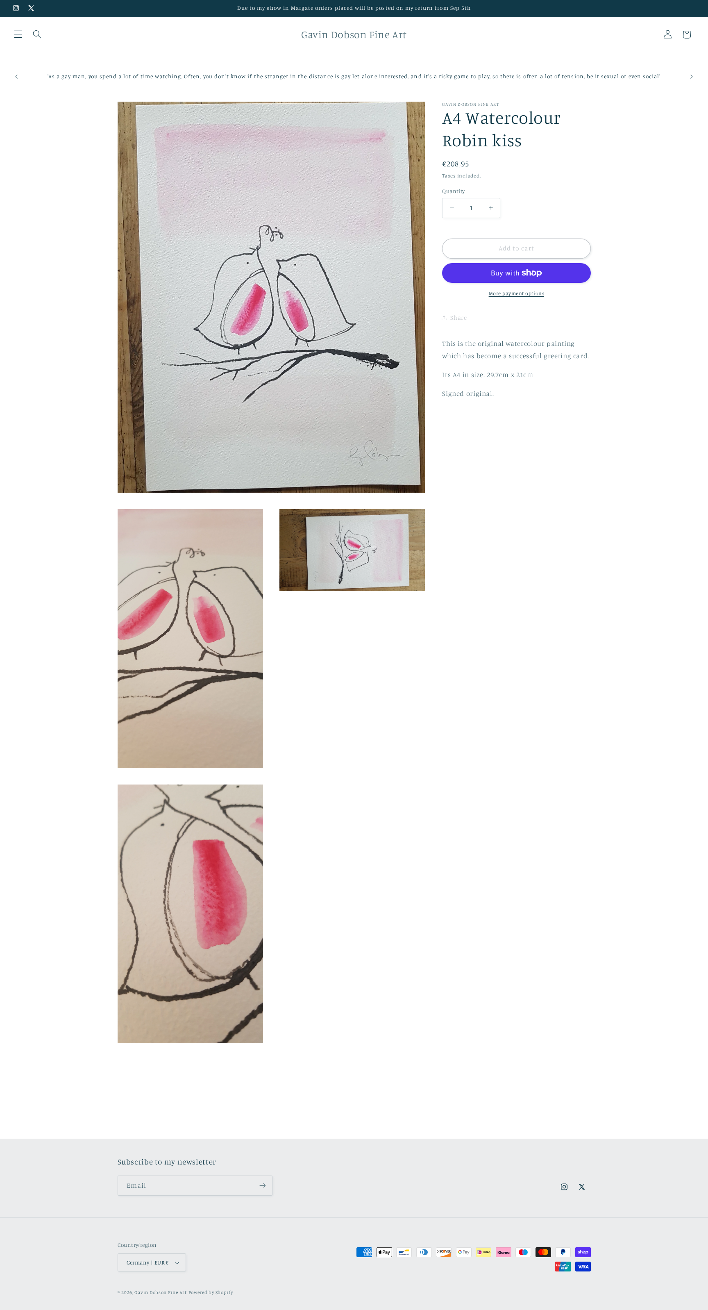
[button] (18, 34)
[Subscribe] (262, 1186)
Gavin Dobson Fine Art (160, 1292)
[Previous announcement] (16, 76)
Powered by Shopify (210, 1292)
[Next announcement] (692, 76)
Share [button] (458, 317)
